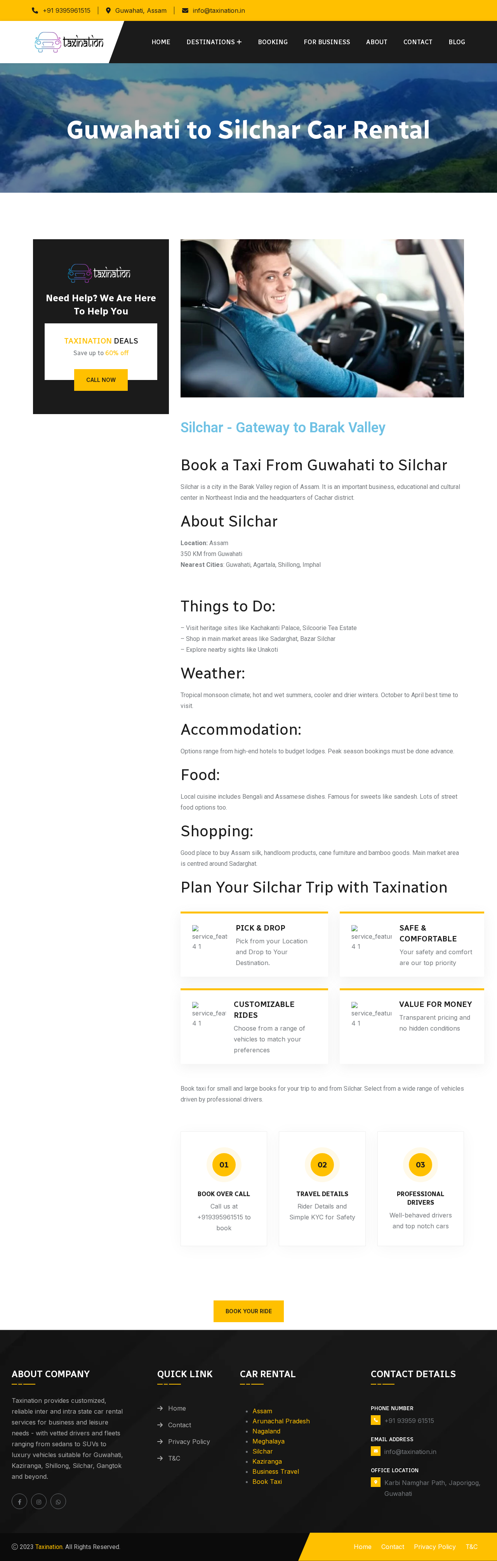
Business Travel (275, 1471)
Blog (456, 42)
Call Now (101, 379)
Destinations (210, 42)
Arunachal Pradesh (281, 1421)
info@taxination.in (219, 10)
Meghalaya (268, 1441)
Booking (273, 42)
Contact (418, 42)
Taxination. (49, 1547)
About (377, 42)
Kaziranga (267, 1461)
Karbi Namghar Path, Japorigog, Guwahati (432, 1488)
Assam (262, 1411)
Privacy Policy (189, 1441)
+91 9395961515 (66, 10)
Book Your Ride (249, 1311)
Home (160, 42)
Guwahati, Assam (141, 10)
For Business (327, 42)
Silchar (262, 1451)
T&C (174, 1458)
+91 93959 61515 (409, 1421)
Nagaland (266, 1431)
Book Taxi (267, 1481)
